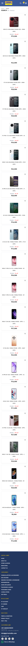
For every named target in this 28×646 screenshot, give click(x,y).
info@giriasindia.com (9, 633)
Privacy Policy (5, 618)
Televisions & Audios (7, 587)
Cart (2, 606)
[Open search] (20, 3)
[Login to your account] (26, 3)
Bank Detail (4, 565)
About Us (3, 560)
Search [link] (7, 8)
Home (2, 8)
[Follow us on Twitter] (6, 638)
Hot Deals (4, 594)
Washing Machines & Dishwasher (10, 580)
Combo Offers (5, 592)
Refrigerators (5, 582)
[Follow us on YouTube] (9, 638)
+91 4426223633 (7, 628)
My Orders (4, 604)
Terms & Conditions (6, 616)
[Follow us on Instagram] (12, 638)
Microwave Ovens (6, 589)
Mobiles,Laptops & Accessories (10, 575)
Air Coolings (4, 577)
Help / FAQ (4, 620)
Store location (5, 563)
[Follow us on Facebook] (2, 638)
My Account (4, 601)
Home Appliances (6, 584)
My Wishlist (4, 608)
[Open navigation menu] (2, 3)
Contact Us (4, 568)
